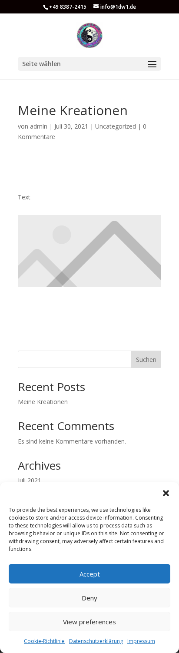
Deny (89, 597)
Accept (90, 574)
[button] (166, 493)
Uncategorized (115, 126)
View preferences (89, 621)
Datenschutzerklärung (96, 641)
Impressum (141, 641)
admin (38, 126)
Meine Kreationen (43, 402)
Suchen (146, 359)
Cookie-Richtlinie (44, 641)
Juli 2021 (29, 480)
